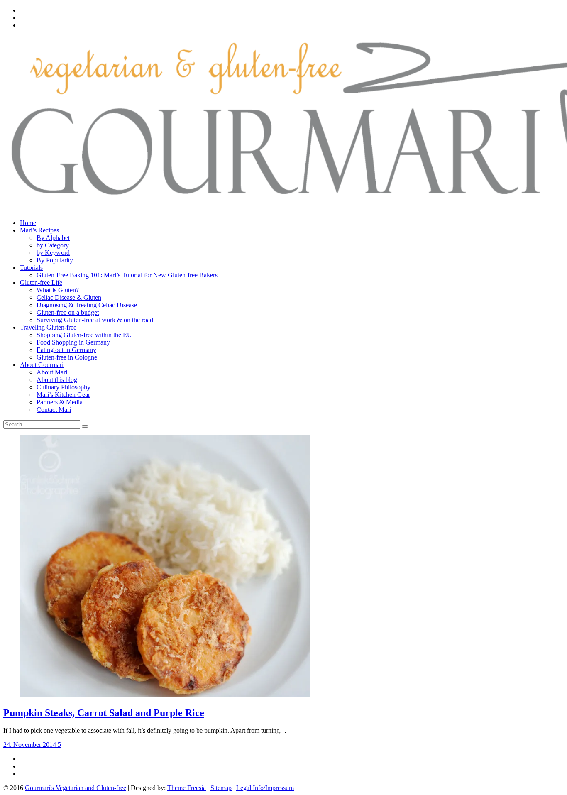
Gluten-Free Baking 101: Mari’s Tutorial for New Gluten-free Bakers (127, 275)
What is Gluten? (58, 290)
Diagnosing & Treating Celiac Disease (87, 304)
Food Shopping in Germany (73, 342)
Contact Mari (54, 409)
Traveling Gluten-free (48, 327)
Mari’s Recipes (39, 230)
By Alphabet (53, 237)
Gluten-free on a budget (68, 312)
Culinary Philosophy (63, 387)
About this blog (57, 379)
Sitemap (221, 787)
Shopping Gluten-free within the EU (84, 334)
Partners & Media (60, 402)
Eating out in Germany (66, 349)
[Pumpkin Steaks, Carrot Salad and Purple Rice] (165, 695)
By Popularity (55, 260)
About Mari (52, 372)
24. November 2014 (30, 744)
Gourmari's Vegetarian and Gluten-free (75, 787)
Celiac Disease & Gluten (69, 297)
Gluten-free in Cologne (67, 357)
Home (28, 222)
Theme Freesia (186, 787)
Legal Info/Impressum (265, 787)
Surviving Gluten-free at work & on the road (95, 319)
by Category (53, 245)
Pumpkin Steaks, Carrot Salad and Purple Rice (103, 712)
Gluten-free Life (41, 282)
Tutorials (31, 267)
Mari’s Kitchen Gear (63, 394)
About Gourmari (42, 364)
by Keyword (53, 252)
